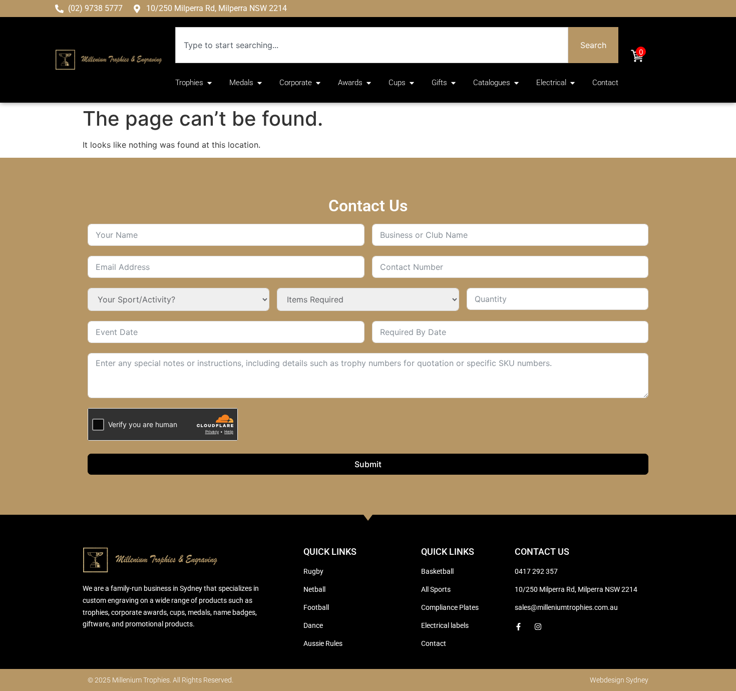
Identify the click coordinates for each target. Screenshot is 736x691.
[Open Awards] (369, 83)
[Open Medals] (259, 83)
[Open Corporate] (318, 83)
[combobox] (371, 45)
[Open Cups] (412, 83)
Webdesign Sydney (619, 680)
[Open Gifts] (453, 83)
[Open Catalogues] (516, 83)
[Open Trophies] (209, 83)
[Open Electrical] (572, 83)
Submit (368, 464)
